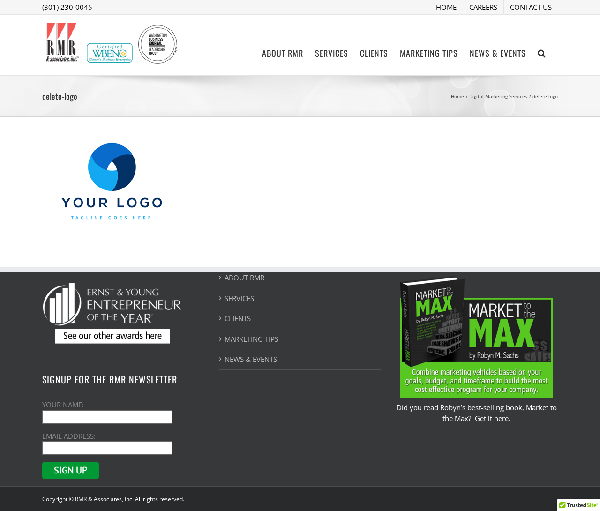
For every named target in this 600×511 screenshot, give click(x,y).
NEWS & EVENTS (251, 359)
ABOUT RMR (244, 277)
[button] (542, 52)
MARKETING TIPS (251, 339)
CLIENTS (238, 318)
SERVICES (239, 298)
